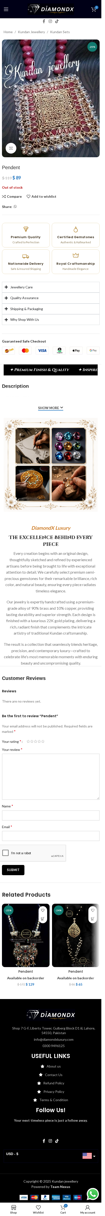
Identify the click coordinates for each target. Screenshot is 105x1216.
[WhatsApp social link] (15, 206)
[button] (43, 919)
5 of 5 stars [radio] (43, 741)
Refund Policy (53, 1083)
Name (7, 806)
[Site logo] (51, 9)
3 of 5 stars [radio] (35, 741)
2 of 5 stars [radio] (32, 741)
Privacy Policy (53, 1091)
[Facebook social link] (44, 21)
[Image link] (50, 1014)
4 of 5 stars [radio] (39, 741)
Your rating (11, 741)
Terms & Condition (53, 1100)
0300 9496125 (53, 1046)
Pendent (25, 971)
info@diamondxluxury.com (54, 1039)
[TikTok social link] (57, 21)
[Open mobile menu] (6, 9)
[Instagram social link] (50, 21)
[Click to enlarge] (11, 148)
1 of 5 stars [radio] (28, 741)
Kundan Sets (60, 32)
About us (54, 1066)
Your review (12, 749)
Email (7, 826)
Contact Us (54, 1075)
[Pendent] (26, 935)
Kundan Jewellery (31, 32)
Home (8, 32)
